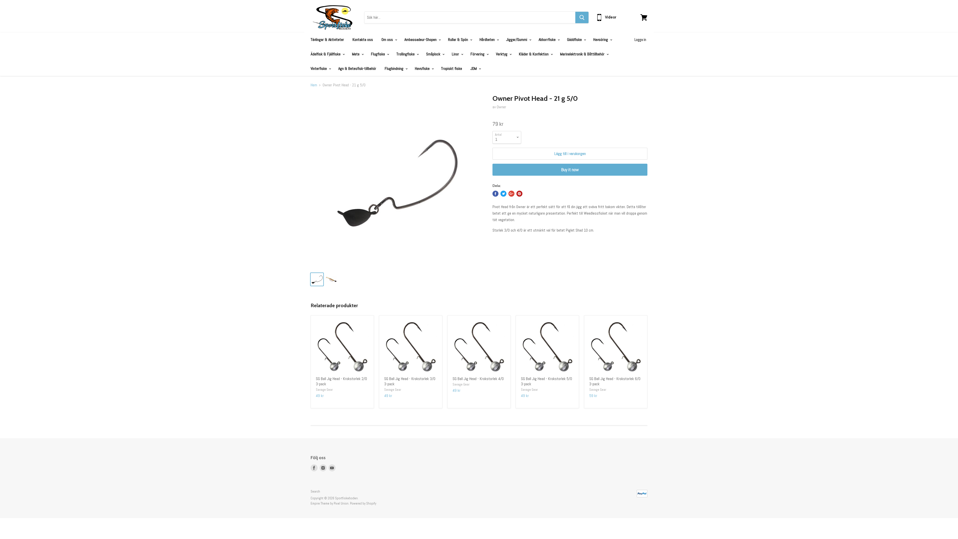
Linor (456, 54)
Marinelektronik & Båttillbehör (582, 54)
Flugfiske (378, 54)
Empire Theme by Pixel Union (330, 503)
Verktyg (502, 54)
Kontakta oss (363, 39)
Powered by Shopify (363, 503)
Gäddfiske (575, 39)
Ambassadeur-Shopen (421, 39)
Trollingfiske (406, 54)
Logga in (640, 39)
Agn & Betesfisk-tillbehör (357, 68)
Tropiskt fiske (451, 68)
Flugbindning (394, 68)
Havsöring (601, 39)
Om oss (387, 39)
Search (315, 491)
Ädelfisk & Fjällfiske (326, 54)
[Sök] (582, 17)
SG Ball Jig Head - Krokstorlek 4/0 (478, 378)
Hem (314, 85)
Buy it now (570, 169)
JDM (474, 68)
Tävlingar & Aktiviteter (327, 39)
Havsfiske (423, 68)
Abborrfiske (548, 39)
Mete (356, 54)
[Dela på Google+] (511, 194)
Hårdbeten (487, 39)
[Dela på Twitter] (503, 194)
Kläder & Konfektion (534, 54)
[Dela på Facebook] (495, 194)
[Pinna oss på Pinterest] (519, 194)
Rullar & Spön (458, 39)
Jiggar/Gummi (517, 39)
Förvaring (478, 54)
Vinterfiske (319, 68)
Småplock (433, 54)
